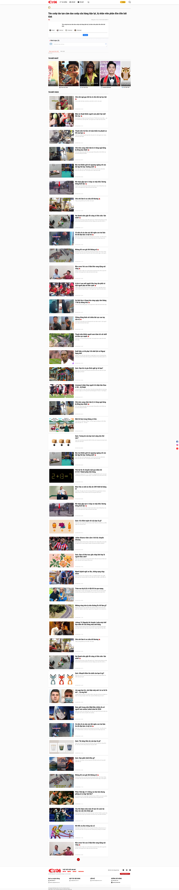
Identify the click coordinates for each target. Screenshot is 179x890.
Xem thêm (78, 862)
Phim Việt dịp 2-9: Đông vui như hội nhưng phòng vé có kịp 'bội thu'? (90, 796)
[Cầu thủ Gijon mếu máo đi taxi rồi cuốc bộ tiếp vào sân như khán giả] (61, 817)
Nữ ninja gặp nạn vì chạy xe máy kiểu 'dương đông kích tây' (90, 186)
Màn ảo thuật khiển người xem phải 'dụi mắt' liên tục (90, 118)
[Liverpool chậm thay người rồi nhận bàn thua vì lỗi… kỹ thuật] (61, 394)
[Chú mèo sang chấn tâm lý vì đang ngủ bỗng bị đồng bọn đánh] (61, 156)
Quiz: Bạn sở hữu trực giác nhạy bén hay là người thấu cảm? (90, 558)
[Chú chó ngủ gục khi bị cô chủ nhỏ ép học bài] (61, 106)
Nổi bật (73, 2)
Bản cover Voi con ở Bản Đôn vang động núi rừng (90, 270)
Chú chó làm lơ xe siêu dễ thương (87, 201)
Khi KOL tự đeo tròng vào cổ (85, 829)
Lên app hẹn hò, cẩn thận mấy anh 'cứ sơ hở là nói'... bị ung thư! (91, 694)
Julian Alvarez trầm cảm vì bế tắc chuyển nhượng (89, 541)
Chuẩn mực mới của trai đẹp (66, 87)
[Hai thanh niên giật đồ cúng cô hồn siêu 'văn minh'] (61, 224)
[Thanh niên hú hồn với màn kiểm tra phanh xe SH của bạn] (61, 139)
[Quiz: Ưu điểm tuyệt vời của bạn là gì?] (61, 529)
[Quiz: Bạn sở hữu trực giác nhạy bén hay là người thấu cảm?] (61, 563)
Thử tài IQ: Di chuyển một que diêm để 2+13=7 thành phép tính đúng (88, 474)
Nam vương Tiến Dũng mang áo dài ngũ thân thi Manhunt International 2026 (110, 86)
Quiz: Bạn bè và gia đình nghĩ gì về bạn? (89, 371)
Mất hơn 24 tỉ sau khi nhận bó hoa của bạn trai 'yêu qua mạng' (89, 86)
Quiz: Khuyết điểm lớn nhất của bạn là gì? (89, 676)
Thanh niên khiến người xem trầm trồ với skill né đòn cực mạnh (91, 338)
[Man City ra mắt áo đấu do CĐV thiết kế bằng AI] (61, 495)
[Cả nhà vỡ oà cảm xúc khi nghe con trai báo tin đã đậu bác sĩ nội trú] (61, 241)
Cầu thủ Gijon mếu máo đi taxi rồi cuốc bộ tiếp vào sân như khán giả (89, 813)
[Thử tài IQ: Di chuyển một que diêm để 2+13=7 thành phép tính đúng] (61, 478)
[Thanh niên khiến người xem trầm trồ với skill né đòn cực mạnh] (61, 343)
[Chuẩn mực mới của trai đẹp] (69, 76)
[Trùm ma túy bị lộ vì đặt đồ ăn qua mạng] (61, 597)
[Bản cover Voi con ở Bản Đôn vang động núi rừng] (61, 275)
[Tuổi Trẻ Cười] (130, 872)
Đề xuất (82, 2)
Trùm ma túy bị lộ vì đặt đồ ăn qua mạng (89, 591)
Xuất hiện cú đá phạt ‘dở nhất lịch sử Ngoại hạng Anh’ (90, 355)
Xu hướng (64, 2)
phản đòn (79, 30)
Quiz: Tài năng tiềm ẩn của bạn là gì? (88, 744)
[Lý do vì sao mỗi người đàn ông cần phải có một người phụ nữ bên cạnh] (61, 292)
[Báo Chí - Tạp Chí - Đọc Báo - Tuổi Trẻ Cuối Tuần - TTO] (69, 874)
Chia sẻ (85, 35)
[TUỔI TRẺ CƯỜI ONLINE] (54, 873)
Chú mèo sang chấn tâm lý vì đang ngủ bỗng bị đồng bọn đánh (90, 152)
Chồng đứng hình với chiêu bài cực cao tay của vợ (90, 321)
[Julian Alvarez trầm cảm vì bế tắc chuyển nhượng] (61, 546)
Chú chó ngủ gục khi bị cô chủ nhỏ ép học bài (91, 100)
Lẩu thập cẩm (85, 90)
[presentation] (48, 76)
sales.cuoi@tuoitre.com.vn (55, 885)
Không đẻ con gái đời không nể (86, 252)
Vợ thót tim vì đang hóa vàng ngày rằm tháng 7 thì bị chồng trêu (90, 304)
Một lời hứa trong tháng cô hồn (86, 422)
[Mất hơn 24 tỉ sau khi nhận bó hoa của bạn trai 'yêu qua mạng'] (90, 76)
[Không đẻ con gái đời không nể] (61, 258)
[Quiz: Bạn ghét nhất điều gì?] (61, 767)
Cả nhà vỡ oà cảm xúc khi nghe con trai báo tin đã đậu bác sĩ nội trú (90, 236)
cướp (53, 30)
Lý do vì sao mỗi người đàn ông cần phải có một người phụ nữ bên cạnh (90, 287)
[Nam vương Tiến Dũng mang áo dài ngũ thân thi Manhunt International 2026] (110, 76)
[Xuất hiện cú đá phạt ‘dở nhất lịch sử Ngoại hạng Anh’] (61, 360)
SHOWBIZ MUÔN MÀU (106, 90)
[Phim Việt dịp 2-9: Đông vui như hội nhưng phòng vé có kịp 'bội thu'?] (61, 800)
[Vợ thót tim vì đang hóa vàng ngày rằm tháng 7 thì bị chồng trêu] (61, 309)
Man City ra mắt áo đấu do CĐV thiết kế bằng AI (90, 491)
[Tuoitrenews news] (81, 874)
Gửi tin (123, 2)
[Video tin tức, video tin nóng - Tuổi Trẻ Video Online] (75, 874)
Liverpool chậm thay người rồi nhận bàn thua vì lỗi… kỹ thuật (90, 389)
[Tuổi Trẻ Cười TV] (126, 872)
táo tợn (61, 30)
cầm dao (70, 30)
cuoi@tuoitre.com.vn (75, 883)
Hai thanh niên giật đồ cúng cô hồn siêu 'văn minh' (90, 219)
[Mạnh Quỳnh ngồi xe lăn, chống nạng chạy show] (61, 580)
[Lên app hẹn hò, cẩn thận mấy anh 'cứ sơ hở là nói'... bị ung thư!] (61, 699)
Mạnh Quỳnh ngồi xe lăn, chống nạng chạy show (89, 575)
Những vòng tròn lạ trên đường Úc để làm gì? (91, 608)
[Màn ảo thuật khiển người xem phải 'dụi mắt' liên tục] (61, 123)
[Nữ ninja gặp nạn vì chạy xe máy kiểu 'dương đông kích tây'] (61, 190)
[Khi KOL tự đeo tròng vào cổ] (61, 834)
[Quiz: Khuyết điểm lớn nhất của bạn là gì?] (61, 682)
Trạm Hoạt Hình (64, 90)
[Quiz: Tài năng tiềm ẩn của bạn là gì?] (61, 750)
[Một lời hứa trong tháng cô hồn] (61, 428)
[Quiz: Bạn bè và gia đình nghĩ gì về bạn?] (61, 377)
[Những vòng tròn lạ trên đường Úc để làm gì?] (61, 614)
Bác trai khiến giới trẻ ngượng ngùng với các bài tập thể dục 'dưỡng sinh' (90, 169)
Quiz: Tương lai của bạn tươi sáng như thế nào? (89, 440)
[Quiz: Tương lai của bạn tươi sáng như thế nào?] (61, 445)
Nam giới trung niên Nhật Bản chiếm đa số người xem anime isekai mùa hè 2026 (90, 711)
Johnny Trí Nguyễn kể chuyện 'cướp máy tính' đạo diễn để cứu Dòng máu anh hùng (90, 626)
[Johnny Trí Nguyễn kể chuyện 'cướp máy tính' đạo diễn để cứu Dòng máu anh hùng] (61, 631)
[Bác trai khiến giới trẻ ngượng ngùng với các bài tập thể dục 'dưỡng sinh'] (61, 173)
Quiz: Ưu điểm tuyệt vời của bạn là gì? (88, 523)
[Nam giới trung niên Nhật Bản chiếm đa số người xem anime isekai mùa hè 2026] (61, 716)
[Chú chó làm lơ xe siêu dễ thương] (61, 207)
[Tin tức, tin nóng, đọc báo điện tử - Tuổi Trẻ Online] (65, 874)
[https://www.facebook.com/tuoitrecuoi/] (123, 872)
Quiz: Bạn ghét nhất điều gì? (85, 761)
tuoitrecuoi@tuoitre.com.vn (97, 883)
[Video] (89, 8)
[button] (88, 2)
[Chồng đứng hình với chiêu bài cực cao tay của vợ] (61, 326)
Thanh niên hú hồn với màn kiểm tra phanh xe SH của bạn (91, 135)
